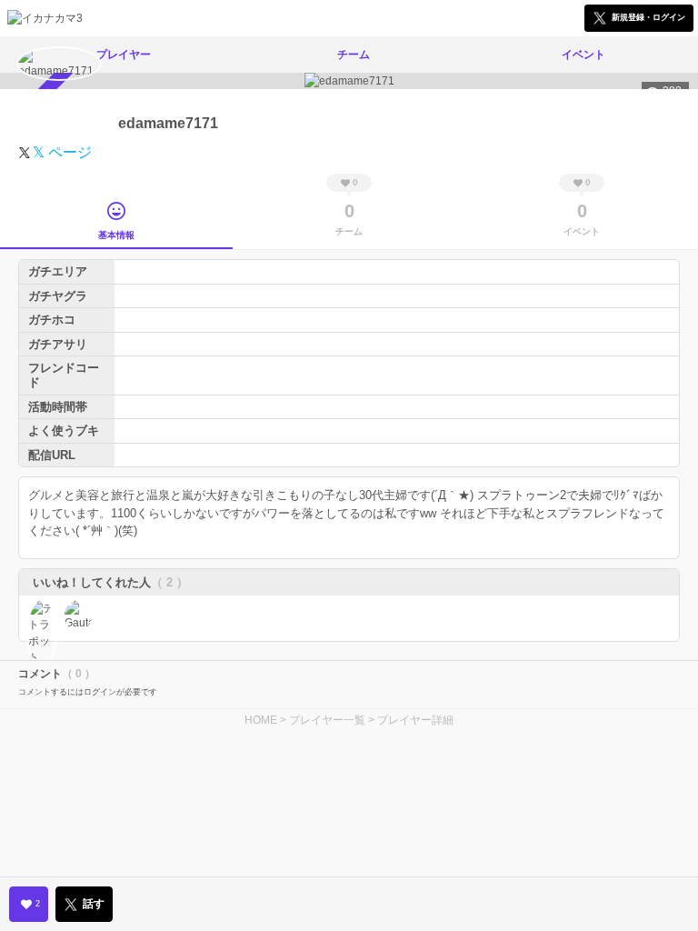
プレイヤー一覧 (327, 720)
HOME (260, 720)
